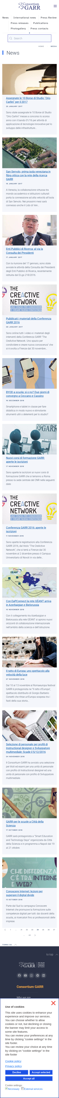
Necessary (13, 1089)
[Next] (35, 935)
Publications (40, 23)
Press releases (20, 23)
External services (33, 1089)
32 (27, 930)
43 (30, 935)
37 (54, 930)
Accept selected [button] (41, 1072)
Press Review (49, 17)
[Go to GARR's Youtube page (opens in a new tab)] (25, 975)
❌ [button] (53, 1003)
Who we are (24, 997)
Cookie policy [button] (13, 1061)
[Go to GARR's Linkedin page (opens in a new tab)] (43, 975)
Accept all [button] (28, 1078)
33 (32, 930)
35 (43, 930)
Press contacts (39, 28)
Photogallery (18, 28)
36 (49, 930)
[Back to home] (29, 6)
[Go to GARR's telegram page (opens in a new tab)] (37, 975)
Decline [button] (16, 1072)
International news (24, 17)
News (5, 17)
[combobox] (29, 38)
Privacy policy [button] (13, 1066)
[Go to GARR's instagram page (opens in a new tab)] (31, 975)
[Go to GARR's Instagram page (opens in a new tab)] (19, 975)
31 (21, 930)
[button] (55, 6)
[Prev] (5, 930)
